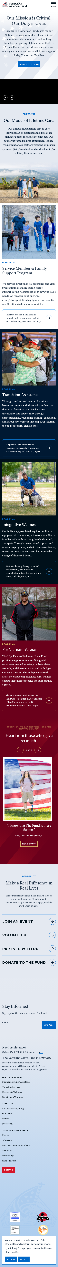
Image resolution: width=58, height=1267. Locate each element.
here (41, 1052)
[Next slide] (37, 750)
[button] (53, 4)
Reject (23, 1259)
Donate (8, 1170)
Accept (10, 1259)
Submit (49, 1024)
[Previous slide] (20, 750)
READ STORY (29, 844)
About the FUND (29, 64)
